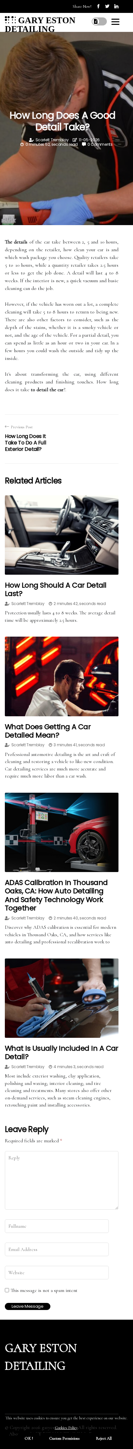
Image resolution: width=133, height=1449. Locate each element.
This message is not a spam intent (44, 1290)
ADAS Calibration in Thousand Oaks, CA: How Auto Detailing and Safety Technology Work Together (56, 895)
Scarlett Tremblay (52, 140)
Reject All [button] (104, 1438)
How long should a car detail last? (56, 589)
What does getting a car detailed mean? (48, 731)
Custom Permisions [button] (64, 1438)
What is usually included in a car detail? (61, 1052)
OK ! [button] (29, 1438)
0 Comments (100, 144)
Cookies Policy (66, 1427)
